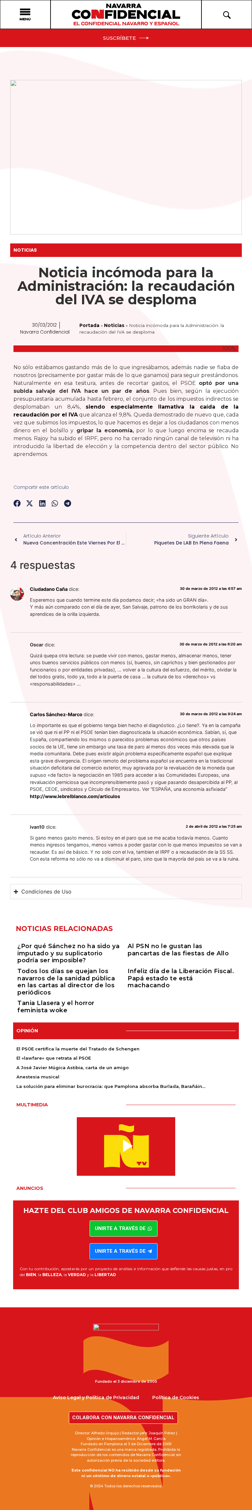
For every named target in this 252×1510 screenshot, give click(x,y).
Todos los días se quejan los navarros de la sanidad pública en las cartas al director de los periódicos (66, 982)
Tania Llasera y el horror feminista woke (55, 1006)
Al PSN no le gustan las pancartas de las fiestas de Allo (178, 950)
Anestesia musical (37, 1076)
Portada (89, 325)
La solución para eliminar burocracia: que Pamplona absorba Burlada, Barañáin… (110, 1086)
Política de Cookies (175, 1397)
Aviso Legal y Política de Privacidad (96, 1397)
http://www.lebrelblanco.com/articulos (75, 796)
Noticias (25, 250)
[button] (17, 503)
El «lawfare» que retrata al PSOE (53, 1058)
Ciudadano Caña (49, 589)
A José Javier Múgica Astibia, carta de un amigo (72, 1067)
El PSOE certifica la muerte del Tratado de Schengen (77, 1048)
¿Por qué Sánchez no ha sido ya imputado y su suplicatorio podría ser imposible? (68, 953)
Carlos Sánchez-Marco (56, 714)
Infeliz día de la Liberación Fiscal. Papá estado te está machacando (181, 978)
